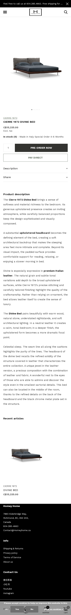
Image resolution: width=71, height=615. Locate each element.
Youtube (7, 589)
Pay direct (35, 157)
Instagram (8, 593)
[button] (5, 12)
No (32, 609)
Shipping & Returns (13, 548)
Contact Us (10, 572)
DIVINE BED (10, 490)
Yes (17, 609)
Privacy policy (10, 553)
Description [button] (10, 168)
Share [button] (7, 177)
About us (8, 562)
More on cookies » (53, 609)
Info (5, 540)
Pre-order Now (41, 147)
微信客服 (7, 580)
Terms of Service (12, 557)
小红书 (6, 584)
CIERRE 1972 (10, 118)
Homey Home (11, 506)
